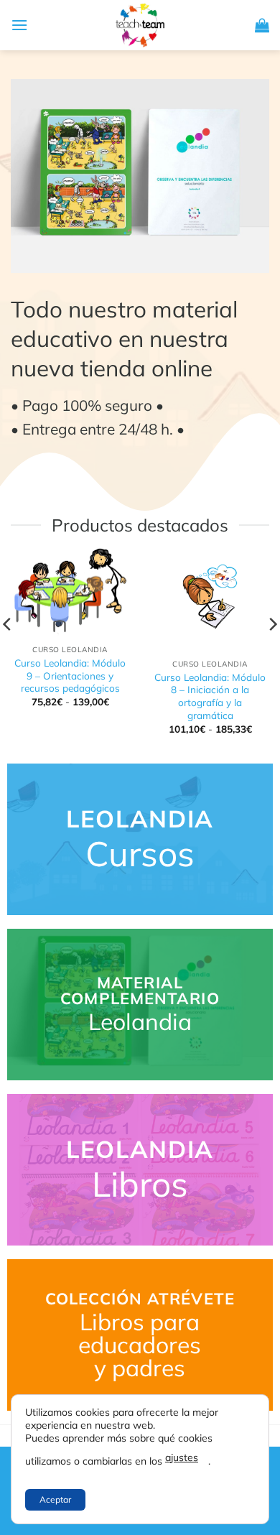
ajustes (181, 1457)
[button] (19, 24)
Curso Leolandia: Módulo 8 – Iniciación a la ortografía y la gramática (210, 696)
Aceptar (55, 1499)
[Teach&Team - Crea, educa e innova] (140, 25)
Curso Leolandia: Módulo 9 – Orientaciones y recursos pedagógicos (70, 675)
